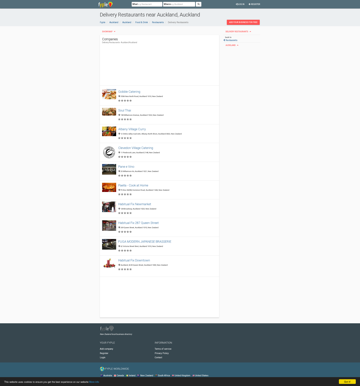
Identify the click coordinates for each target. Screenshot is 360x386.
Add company (106, 349)
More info (94, 381)
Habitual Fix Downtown (134, 260)
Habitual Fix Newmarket (134, 204)
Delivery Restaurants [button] (237, 31)
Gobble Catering (129, 91)
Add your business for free (243, 22)
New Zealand (146, 375)
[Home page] (105, 4)
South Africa (163, 375)
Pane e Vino (126, 166)
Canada (120, 375)
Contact (158, 357)
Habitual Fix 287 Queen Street (138, 223)
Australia (107, 375)
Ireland (131, 375)
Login (102, 357)
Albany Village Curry (132, 129)
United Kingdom (182, 375)
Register (255, 4)
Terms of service (163, 349)
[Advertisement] (153, 66)
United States (201, 375)
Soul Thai (124, 110)
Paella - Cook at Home (133, 185)
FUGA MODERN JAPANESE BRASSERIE (144, 241)
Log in (241, 4)
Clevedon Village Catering (135, 148)
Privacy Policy (162, 353)
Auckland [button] (231, 45)
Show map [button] (107, 31)
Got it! (347, 381)
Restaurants (231, 40)
